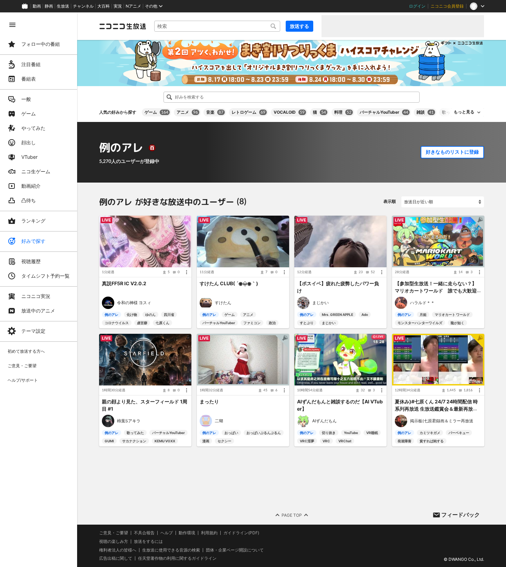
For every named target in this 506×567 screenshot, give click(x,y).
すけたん (223, 302)
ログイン (417, 6)
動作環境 (187, 533)
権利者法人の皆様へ (117, 550)
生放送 (63, 6)
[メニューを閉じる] (12, 25)
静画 (49, 6)
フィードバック (460, 514)
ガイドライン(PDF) (241, 533)
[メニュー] (186, 272)
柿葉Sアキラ (128, 421)
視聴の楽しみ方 (113, 541)
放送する (299, 26)
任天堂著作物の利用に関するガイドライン (177, 558)
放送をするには (148, 541)
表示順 (389, 201)
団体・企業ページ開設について (235, 550)
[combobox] (217, 26)
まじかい (320, 302)
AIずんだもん (324, 421)
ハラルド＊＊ (422, 302)
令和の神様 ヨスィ (134, 302)
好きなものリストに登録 (452, 152)
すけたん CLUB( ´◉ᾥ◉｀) (229, 284)
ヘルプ (166, 533)
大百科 (103, 6)
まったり (209, 402)
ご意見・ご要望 (113, 532)
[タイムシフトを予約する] (281, 222)
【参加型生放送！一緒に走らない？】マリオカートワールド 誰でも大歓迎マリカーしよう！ (436, 290)
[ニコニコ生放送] (122, 26)
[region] (38, 289)
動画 (37, 6)
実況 (118, 6)
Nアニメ (133, 6)
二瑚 (219, 421)
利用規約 (209, 533)
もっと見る (464, 112)
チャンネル (83, 6)
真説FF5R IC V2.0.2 (124, 284)
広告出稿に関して (115, 558)
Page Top (292, 514)
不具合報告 (144, 533)
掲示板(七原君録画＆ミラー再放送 (441, 421)
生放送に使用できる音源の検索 (171, 550)
